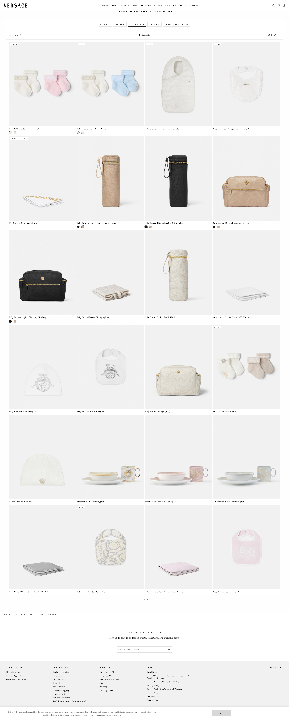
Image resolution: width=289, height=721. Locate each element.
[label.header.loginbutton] (284, 5)
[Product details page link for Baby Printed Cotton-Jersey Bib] (110, 367)
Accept (221, 713)
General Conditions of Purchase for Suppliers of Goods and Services (168, 676)
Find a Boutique (13, 672)
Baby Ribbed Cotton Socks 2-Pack (24, 128)
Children (171, 5)
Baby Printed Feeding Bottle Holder (160, 317)
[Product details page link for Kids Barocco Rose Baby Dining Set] (178, 457)
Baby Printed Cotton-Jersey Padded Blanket (232, 317)
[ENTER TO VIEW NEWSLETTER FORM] (169, 649)
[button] (279, 34)
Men (135, 5)
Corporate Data (106, 675)
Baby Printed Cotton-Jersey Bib (91, 411)
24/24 (144, 600)
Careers (103, 683)
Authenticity (59, 686)
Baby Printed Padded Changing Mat (93, 317)
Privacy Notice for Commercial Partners (164, 689)
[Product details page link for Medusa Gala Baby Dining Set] (110, 457)
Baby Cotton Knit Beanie (20, 501)
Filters (17, 35)
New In (104, 5)
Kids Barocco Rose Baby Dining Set (160, 501)
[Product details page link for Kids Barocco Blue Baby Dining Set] (246, 457)
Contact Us (58, 679)
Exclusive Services (61, 672)
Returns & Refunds (61, 697)
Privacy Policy (153, 685)
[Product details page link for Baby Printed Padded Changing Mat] (110, 272)
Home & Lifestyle (151, 5)
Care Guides (58, 675)
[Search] (273, 5)
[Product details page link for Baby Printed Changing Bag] (178, 367)
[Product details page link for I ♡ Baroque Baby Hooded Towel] (43, 178)
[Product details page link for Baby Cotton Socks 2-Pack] (246, 367)
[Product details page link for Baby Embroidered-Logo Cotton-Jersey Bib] (246, 84)
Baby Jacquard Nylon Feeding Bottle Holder (96, 223)
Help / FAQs (58, 683)
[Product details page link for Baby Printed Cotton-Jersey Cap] (43, 367)
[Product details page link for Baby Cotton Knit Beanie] (43, 457)
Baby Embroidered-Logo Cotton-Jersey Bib (232, 128)
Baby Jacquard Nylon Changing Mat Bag (231, 223)
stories (194, 5)
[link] (8, 614)
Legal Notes (152, 672)
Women (125, 5)
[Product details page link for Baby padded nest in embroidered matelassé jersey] (178, 84)
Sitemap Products (107, 690)
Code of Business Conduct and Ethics (163, 682)
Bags (114, 5)
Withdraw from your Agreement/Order (70, 701)
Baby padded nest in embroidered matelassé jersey (167, 128)
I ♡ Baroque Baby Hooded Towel (23, 223)
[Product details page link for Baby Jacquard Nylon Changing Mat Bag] (246, 178)
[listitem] (105, 24)
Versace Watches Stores (16, 679)
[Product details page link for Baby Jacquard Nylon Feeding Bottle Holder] (110, 178)
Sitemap (103, 686)
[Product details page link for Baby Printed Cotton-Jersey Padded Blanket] (246, 272)
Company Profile (107, 672)
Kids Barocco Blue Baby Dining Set (228, 501)
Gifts (183, 5)
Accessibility (152, 700)
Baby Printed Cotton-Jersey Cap (23, 411)
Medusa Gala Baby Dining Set (90, 501)
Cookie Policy (153, 692)
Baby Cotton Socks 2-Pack (224, 411)
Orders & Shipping (61, 690)
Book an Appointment (16, 675)
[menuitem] (104, 5)
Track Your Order (61, 694)
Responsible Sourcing (109, 679)
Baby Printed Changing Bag (157, 411)
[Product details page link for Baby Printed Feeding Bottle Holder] (178, 272)
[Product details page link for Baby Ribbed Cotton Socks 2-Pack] (43, 84)
